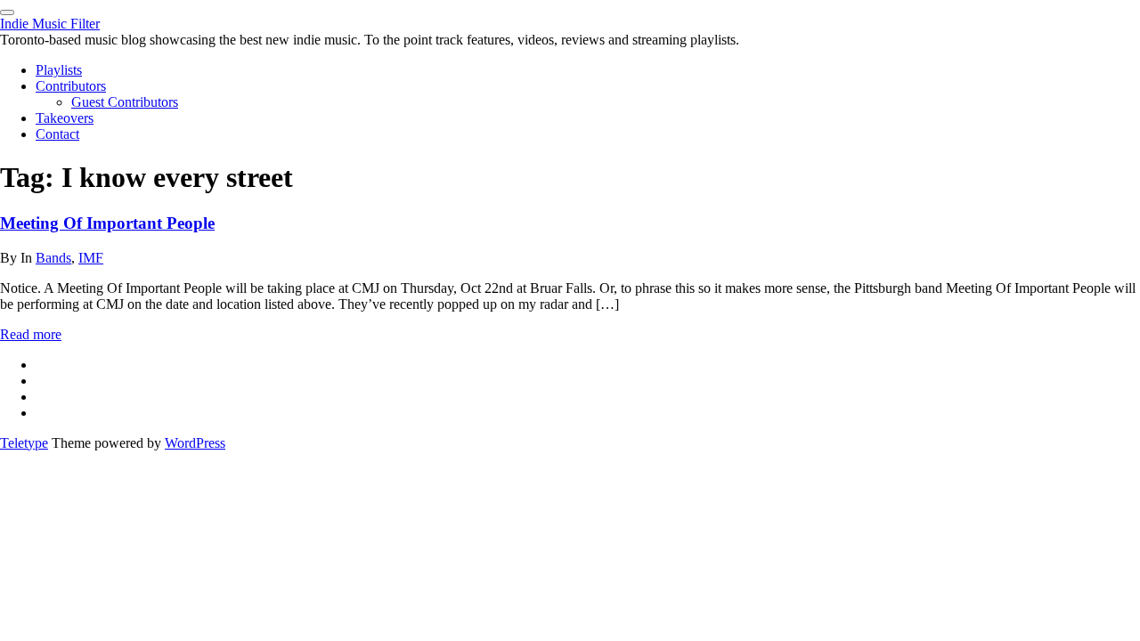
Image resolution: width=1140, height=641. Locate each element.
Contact (57, 134)
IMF (90, 257)
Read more (30, 334)
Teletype (24, 442)
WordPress (195, 442)
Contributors (71, 85)
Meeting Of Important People (107, 223)
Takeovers (65, 118)
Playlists (59, 69)
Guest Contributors (124, 102)
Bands (53, 257)
